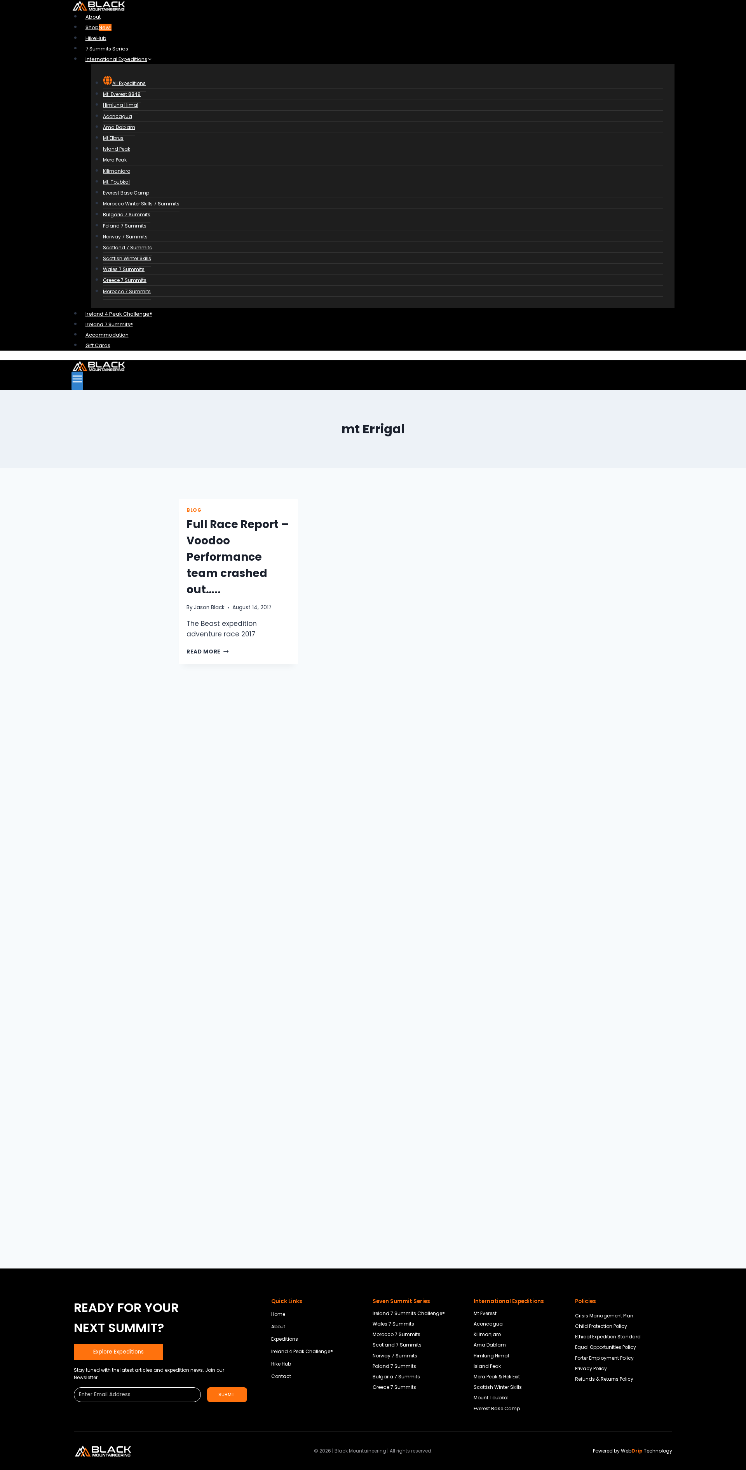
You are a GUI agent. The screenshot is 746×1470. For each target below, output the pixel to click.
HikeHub (95, 38)
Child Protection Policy (601, 1326)
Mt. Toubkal (116, 182)
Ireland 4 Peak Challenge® (118, 314)
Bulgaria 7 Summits (126, 214)
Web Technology (646, 1450)
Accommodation (107, 335)
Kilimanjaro (116, 171)
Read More (207, 651)
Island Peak (116, 149)
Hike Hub (281, 1364)
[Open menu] (77, 381)
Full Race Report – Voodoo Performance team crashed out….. (237, 557)
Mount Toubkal (491, 1397)
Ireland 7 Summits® (109, 324)
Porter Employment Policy (604, 1358)
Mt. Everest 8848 (122, 94)
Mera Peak (115, 159)
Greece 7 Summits (124, 280)
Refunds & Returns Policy (604, 1379)
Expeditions (284, 1339)
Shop (98, 27)
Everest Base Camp (126, 192)
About (93, 17)
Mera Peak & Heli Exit (497, 1376)
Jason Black (209, 607)
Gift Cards (97, 345)
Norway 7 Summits (125, 236)
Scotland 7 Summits (127, 247)
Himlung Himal (120, 105)
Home (278, 1314)
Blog (193, 510)
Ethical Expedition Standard (608, 1336)
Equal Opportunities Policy (605, 1347)
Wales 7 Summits (124, 269)
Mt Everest (485, 1313)
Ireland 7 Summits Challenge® (409, 1313)
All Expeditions (129, 83)
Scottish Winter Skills (127, 258)
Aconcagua (117, 116)
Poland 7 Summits (124, 225)
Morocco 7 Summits (127, 291)
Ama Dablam (119, 127)
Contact (281, 1376)
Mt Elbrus (113, 138)
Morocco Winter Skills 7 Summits (141, 203)
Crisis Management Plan (604, 1315)
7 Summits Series (106, 48)
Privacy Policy (591, 1368)
